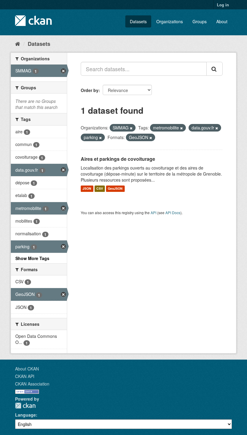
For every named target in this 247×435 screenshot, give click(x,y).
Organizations (169, 21)
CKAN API (24, 376)
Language (25, 415)
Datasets (138, 21)
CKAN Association (32, 384)
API (153, 212)
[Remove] (131, 127)
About (221, 21)
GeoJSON (115, 188)
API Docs (172, 212)
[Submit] (214, 69)
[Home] (17, 43)
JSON (87, 188)
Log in (223, 5)
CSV (99, 188)
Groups (199, 21)
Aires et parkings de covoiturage (118, 158)
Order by (89, 90)
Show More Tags (32, 258)
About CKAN (27, 369)
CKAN (25, 405)
